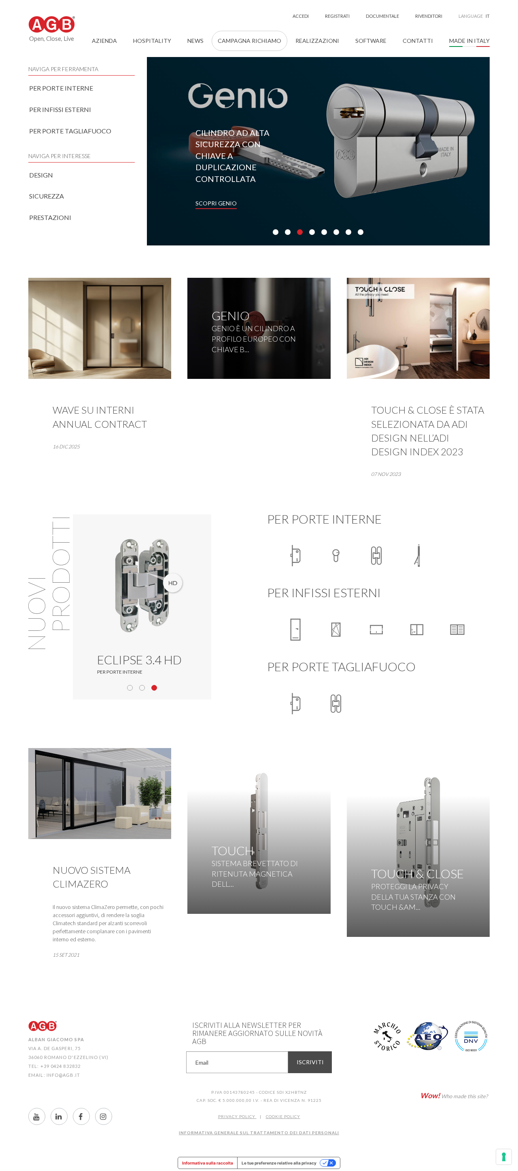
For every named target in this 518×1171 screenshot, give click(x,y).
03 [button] (300, 232)
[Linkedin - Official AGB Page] (59, 1116)
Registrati (337, 16)
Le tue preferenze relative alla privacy (279, 1162)
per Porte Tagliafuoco (70, 131)
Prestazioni (50, 217)
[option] (318, 151)
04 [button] (312, 232)
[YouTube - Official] (36, 1116)
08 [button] (360, 232)
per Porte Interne (61, 88)
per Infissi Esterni (60, 109)
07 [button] (348, 232)
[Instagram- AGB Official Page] (103, 1116)
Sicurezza (46, 196)
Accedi (301, 16)
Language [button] (474, 16)
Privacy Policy (237, 1116)
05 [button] (324, 232)
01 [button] (275, 232)
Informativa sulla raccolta (207, 1162)
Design (41, 175)
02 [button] (288, 232)
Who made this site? (454, 1095)
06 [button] (336, 232)
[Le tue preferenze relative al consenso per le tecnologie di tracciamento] (504, 1157)
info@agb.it (63, 1075)
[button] (104, 41)
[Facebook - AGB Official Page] (81, 1116)
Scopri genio (216, 204)
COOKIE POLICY (283, 1116)
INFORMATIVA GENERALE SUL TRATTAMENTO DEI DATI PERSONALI (259, 1132)
